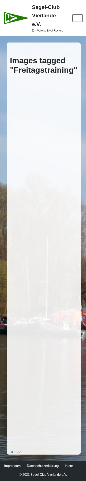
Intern (69, 466)
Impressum (12, 466)
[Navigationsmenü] (77, 18)
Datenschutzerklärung (43, 466)
